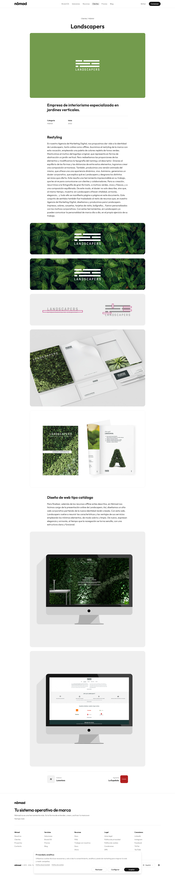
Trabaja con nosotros (82, 843)
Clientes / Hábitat (87, 18)
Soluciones (76, 4)
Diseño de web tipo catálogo (70, 497)
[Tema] (159, 865)
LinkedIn (137, 836)
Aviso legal (108, 836)
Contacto (18, 846)
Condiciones (109, 846)
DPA (106, 850)
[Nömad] (20, 3)
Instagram (138, 839)
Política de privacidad (112, 839)
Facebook (138, 843)
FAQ (76, 839)
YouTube (137, 850)
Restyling (54, 137)
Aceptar (132, 869)
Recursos (86, 4)
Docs (76, 836)
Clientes (95, 4)
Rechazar (98, 869)
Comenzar (155, 4)
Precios (104, 4)
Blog (111, 4)
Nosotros (17, 836)
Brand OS (65, 4)
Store (76, 850)
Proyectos (18, 843)
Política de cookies (111, 843)
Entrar (143, 4)
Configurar (115, 869)
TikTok (136, 846)
